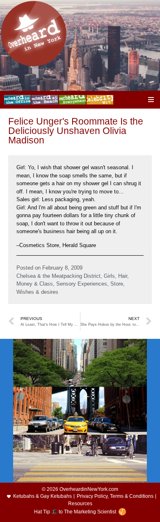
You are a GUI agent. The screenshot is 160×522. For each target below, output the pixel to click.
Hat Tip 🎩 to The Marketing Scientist (75, 512)
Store (116, 284)
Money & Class (34, 284)
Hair (122, 276)
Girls (109, 276)
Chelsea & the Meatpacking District (58, 276)
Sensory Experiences (81, 284)
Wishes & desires (37, 292)
